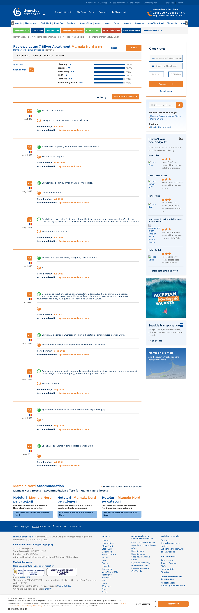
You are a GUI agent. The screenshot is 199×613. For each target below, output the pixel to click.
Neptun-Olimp (86, 23)
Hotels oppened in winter (173, 585)
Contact (103, 12)
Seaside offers (21, 30)
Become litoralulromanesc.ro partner (170, 543)
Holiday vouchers (139, 565)
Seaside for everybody (73, 30)
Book (134, 47)
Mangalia (128, 23)
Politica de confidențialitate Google (29, 606)
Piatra (104, 589)
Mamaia (18, 23)
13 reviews (18, 64)
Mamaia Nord (31, 23)
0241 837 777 (177, 12)
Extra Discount (93, 30)
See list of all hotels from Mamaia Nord (122, 486)
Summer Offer (52, 30)
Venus (108, 23)
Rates (114, 47)
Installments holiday (140, 562)
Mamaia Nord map (160, 352)
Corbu (105, 583)
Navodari (106, 577)
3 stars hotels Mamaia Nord (164, 270)
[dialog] (99, 604)
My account (120, 12)
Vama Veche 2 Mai (156, 23)
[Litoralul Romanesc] (29, 12)
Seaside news (137, 551)
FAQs (163, 566)
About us (92, 3)
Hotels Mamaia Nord (74, 37)
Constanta (139, 23)
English (35, 526)
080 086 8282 (64, 586)
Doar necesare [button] (143, 604)
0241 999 (159, 12)
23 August (106, 586)
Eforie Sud (58, 23)
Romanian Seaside (63, 12)
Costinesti (71, 23)
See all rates (166, 91)
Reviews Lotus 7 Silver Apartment (53, 46)
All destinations (168, 583)
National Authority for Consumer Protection (33, 566)
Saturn (117, 23)
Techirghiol (172, 23)
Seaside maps (138, 554)
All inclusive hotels (131, 30)
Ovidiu (105, 592)
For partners (134, 3)
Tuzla (104, 580)
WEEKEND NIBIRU (111, 30)
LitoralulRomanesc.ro (23, 536)
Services (36, 55)
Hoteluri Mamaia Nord (160, 127)
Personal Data (167, 569)
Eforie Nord (46, 23)
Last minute (37, 30)
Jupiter (98, 23)
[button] (67, 609)
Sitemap (103, 3)
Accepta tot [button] (173, 604)
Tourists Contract (169, 563)
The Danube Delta (85, 12)
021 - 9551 (25, 577)
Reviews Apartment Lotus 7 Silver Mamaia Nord (165, 117)
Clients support (150, 3)
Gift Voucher (137, 571)
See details (156, 340)
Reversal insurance (140, 568)
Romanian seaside (22, 37)
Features (48, 55)
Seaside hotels (118, 3)
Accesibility (75, 526)
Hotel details (23, 55)
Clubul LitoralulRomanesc (143, 542)
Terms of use (167, 560)
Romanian (45, 526)
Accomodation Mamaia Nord (48, 37)
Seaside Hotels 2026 (152, 30)
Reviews (60, 55)
